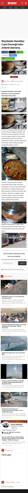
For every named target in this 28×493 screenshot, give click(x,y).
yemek (22, 269)
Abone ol (22, 263)
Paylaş (6, 52)
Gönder (21, 52)
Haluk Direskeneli (9, 389)
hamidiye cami (11, 269)
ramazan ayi (17, 269)
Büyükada (5, 269)
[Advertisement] (14, 24)
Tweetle (13, 52)
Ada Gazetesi (7, 81)
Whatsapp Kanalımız (9, 58)
